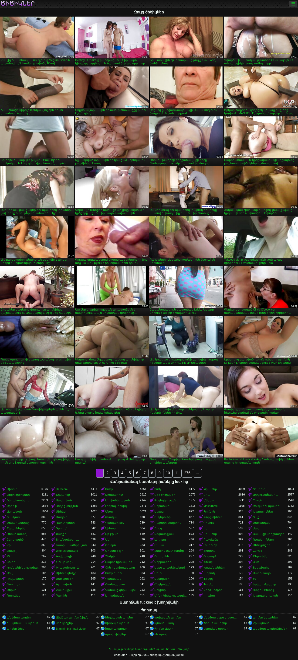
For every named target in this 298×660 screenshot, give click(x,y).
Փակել (11, 550)
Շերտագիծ (15, 539)
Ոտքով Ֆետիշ (263, 590)
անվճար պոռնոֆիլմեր (270, 628)
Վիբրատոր (162, 562)
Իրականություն (68, 567)
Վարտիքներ (65, 522)
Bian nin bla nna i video (71, 628)
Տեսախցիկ (261, 567)
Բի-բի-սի (112, 534)
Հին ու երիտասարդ (120, 567)
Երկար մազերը (264, 584)
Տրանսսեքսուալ (68, 539)
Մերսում (13, 590)
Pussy (109, 489)
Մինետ (12, 489)
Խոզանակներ (214, 567)
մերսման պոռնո (215, 628)
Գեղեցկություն (67, 506)
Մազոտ (62, 517)
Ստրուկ (209, 573)
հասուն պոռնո (116, 628)
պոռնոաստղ (164, 623)
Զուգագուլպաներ (266, 506)
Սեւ (206, 528)
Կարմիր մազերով (167, 522)
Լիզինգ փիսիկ (116, 506)
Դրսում (61, 528)
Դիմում (208, 522)
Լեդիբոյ (160, 539)
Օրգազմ (209, 556)
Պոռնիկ (209, 511)
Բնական (112, 517)
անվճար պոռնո (19, 617)
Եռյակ (159, 511)
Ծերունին (260, 556)
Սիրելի (12, 506)
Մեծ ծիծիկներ (164, 494)
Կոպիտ (209, 595)
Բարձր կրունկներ (118, 562)
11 (177, 473)
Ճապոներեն (16, 528)
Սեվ (10, 573)
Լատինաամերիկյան (71, 545)
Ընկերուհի (162, 517)
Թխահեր (210, 489)
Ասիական (14, 511)
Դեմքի (110, 556)
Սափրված (64, 500)
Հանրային (64, 590)
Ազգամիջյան (164, 534)
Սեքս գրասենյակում (169, 567)
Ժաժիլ (257, 528)
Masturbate (210, 506)
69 (254, 578)
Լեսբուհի (210, 545)
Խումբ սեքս (64, 562)
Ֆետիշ (208, 578)
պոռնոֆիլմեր (115, 634)
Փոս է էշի (13, 584)
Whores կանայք (67, 550)
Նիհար (110, 528)
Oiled (256, 562)
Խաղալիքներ (263, 511)
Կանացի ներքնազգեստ (270, 534)
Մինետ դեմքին (67, 573)
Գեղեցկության (165, 500)
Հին (10, 545)
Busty (157, 489)
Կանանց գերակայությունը (122, 590)
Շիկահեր (63, 494)
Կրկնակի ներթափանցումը (24, 567)
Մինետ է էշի (114, 550)
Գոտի (11, 562)
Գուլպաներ (15, 578)
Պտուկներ (14, 595)
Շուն (206, 494)
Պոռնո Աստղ (163, 628)
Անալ (109, 511)
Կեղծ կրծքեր (213, 590)
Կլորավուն (64, 584)
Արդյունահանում (265, 494)
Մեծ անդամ (262, 522)
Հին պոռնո (261, 623)
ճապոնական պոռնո (22, 623)
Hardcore (62, 489)
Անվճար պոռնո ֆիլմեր (73, 617)
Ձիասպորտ (114, 494)
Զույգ (158, 528)
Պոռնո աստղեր (215, 623)
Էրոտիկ (209, 550)
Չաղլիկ (61, 595)
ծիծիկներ (17, 4)
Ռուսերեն (161, 556)
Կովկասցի (64, 556)
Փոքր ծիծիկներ (18, 494)
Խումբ (208, 562)
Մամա (159, 545)
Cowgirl (258, 500)
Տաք (256, 517)
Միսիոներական (117, 500)
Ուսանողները (263, 539)
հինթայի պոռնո (117, 623)
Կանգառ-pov (114, 522)
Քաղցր (61, 534)
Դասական (113, 578)
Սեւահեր (210, 534)
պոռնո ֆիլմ (15, 628)
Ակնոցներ (161, 578)
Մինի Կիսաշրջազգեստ (171, 595)
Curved (257, 550)
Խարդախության (265, 595)
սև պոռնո (161, 634)
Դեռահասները (18, 500)
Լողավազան (114, 595)
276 (187, 473)
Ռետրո (110, 545)
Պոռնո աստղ (17, 534)
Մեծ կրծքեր (261, 545)
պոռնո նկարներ (265, 617)
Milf (9, 556)
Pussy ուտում (114, 573)
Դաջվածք (210, 539)
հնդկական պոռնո (119, 617)
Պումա (208, 584)
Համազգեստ (115, 584)
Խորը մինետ (213, 517)
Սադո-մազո (262, 573)
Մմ (107, 539)
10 (168, 473)
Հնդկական (162, 584)
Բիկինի (160, 590)
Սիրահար (161, 506)
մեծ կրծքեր (64, 623)
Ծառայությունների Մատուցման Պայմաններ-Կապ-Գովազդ (148, 649)
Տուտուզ (259, 489)
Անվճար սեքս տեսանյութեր (220, 617)
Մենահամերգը (18, 522)
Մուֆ (158, 573)
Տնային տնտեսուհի (169, 550)
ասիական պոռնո (167, 617)
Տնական (13, 517)
